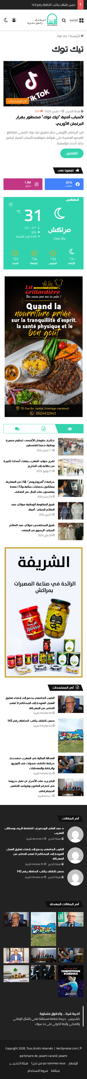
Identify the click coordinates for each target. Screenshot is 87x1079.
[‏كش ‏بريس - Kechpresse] (42, 20)
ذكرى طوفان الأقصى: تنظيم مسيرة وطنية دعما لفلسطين (30, 443)
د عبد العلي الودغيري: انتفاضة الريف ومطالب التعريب (34, 831)
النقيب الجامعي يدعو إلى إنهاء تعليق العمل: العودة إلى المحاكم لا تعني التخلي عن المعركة (30, 703)
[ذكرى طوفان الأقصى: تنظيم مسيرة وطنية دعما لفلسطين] (71, 446)
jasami (63, 1056)
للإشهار (73, 1063)
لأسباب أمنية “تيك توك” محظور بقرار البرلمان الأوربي (50, 121)
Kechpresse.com (67, 1048)
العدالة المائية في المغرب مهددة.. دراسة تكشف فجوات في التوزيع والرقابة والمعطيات (32, 763)
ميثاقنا (55, 1070)
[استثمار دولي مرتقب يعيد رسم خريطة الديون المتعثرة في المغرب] (16, 973)
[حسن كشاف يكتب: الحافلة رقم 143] (71, 735)
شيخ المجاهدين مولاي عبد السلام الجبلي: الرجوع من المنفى (32, 528)
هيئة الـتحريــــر (18, 1063)
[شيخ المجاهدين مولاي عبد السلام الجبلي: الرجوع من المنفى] (71, 531)
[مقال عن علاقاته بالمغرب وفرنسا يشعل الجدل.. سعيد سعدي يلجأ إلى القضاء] (16, 955)
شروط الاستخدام (38, 1070)
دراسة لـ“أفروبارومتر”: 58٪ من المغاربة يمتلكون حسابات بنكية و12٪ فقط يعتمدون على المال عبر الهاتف (30, 487)
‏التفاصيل (72, 153)
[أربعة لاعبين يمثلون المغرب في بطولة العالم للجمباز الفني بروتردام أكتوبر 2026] (71, 981)
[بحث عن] (63, 22)
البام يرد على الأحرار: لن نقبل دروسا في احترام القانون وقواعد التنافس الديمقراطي (32, 786)
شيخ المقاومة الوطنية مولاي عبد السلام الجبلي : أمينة (33, 507)
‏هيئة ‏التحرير (73, 111)
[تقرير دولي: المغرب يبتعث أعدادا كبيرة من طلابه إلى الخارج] (71, 467)
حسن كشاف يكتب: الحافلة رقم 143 (53, 4)
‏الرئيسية (75, 36)
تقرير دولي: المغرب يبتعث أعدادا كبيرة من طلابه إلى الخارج (29, 464)
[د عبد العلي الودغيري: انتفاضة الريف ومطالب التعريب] (71, 919)
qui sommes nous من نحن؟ (48, 1063)
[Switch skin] (5, 21)
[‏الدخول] (14, 21)
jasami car (45, 1056)
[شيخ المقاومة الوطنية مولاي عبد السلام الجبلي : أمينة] (71, 510)
